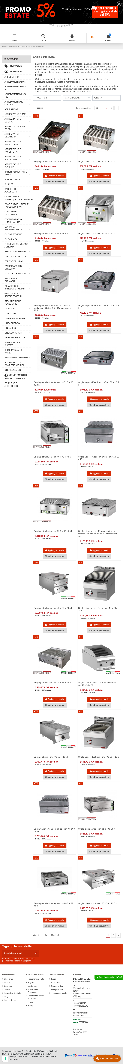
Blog (6, 996)
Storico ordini (57, 986)
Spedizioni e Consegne (33, 990)
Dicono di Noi (10, 1000)
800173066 (83, 1022)
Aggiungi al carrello (56, 176)
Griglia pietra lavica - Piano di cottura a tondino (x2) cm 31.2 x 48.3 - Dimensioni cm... (97, 533)
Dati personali (57, 989)
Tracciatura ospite (59, 993)
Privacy (31, 1002)
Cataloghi (8, 986)
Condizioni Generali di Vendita (36, 997)
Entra (53, 979)
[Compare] (53, 159)
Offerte (7, 989)
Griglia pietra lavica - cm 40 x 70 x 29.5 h (53, 608)
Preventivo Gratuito (12, 993)
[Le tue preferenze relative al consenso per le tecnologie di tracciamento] (5, 1059)
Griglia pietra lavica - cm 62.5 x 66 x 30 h (53, 531)
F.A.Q (30, 1005)
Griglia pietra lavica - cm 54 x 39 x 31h (52, 233)
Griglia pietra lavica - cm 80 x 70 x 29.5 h (97, 903)
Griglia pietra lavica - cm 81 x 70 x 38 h (96, 829)
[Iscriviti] (36, 953)
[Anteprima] (56, 159)
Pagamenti (32, 982)
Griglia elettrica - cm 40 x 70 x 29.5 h (51, 757)
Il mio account (57, 982)
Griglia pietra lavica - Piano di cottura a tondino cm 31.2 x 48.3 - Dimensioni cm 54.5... (52, 308)
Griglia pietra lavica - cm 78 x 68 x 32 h (52, 682)
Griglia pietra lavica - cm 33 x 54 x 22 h (96, 233)
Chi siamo (8, 979)
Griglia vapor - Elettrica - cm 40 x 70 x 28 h (98, 757)
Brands (7, 982)
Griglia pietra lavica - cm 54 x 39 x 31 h (96, 161)
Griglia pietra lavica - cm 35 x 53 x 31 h (52, 161)
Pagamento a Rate (36, 979)
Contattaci (32, 986)
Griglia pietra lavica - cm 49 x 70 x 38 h (52, 457)
